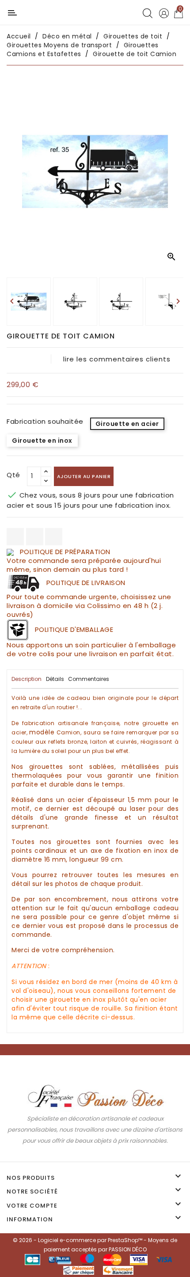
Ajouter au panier (84, 476)
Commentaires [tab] (88, 679)
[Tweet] (34, 536)
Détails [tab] (55, 679)
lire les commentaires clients (117, 359)
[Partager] (15, 536)
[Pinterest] (53, 536)
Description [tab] (26, 679)
